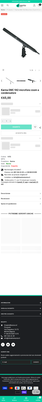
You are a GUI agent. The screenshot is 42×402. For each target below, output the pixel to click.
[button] (35, 70)
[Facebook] (3, 344)
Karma (12, 161)
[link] (35, 127)
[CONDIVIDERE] (39, 127)
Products (10, 10)
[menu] (2, 5)
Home (3, 10)
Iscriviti (36, 362)
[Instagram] (8, 344)
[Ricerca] (8, 5)
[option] (21, 42)
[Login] (34, 5)
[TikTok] (13, 344)
